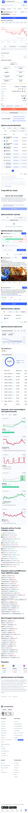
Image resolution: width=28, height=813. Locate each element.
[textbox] (15, 246)
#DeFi (13, 295)
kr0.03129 (10, 651)
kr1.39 (9, 640)
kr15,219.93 (10, 628)
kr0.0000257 (9, 645)
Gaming (3, 105)
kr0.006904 (10, 602)
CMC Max (3, 728)
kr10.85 (10, 581)
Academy (3, 721)
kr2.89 (11, 593)
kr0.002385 (11, 605)
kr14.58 (11, 634)
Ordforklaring (4, 772)
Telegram (16, 767)
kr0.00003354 (10, 649)
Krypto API (3, 735)
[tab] (18, 46)
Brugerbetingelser (18, 723)
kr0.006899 (11, 607)
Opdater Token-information (19, 116)
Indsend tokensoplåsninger (19, 118)
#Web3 (20, 295)
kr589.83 (9, 630)
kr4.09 (9, 577)
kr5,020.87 (9, 632)
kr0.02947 (10, 591)
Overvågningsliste (5, 751)
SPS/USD (15, 147)
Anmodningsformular (5, 765)
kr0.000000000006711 (13, 613)
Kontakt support (4, 767)
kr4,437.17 (8, 575)
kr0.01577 (11, 589)
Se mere (25, 236)
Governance (17, 105)
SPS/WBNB (15, 137)
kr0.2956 (8, 620)
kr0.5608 (7, 636)
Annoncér (3, 723)
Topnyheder (3, 730)
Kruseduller (3, 753)
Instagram (16, 770)
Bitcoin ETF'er (4, 732)
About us (16, 721)
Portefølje (3, 748)
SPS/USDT (15, 140)
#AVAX (7, 295)
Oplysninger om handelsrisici (8, 206)
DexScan (3, 737)
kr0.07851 (10, 587)
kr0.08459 (11, 585)
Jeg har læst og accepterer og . (13, 205)
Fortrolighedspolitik (18, 726)
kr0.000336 (11, 657)
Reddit (15, 774)
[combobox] (14, 49)
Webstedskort (4, 755)
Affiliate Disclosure (8, 186)
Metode (15, 737)
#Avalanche (3, 295)
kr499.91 (10, 638)
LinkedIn (16, 776)
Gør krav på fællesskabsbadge (20, 120)
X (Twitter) (16, 763)
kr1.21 (8, 653)
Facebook (16, 772)
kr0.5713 (9, 642)
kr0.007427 (9, 609)
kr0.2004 (9, 579)
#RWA (10, 295)
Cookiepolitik (16, 730)
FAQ (2, 770)
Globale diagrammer (5, 744)
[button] (10, 171)
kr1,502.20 (14, 599)
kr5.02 (7, 647)
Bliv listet (3, 763)
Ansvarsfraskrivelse (18, 735)
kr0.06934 (14, 595)
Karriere (15, 739)
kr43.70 (8, 622)
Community (16, 765)
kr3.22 (9, 583)
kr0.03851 (10, 603)
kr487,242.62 (9, 624)
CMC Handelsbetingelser (17, 204)
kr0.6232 (11, 611)
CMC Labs (3, 726)
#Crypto (16, 295)
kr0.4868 (9, 655)
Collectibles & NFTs (9, 105)
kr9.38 (8, 626)
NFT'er (2, 746)
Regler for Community (18, 732)
